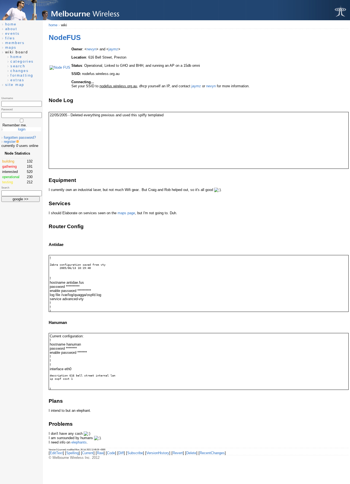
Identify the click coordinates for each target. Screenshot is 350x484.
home (53, 25)
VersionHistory (157, 453)
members (15, 43)
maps (11, 47)
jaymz (113, 49)
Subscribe (135, 453)
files (10, 38)
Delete (191, 453)
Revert (178, 453)
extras (17, 80)
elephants (79, 442)
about (11, 29)
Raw (100, 453)
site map (14, 85)
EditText (56, 453)
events (12, 33)
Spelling (72, 453)
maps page (126, 213)
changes (19, 71)
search (17, 66)
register (10, 142)
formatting (21, 75)
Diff (121, 453)
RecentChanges (212, 453)
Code (111, 453)
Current (88, 453)
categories (22, 61)
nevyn (91, 49)
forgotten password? (20, 137)
